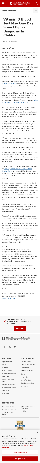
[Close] (37, 432)
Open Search (36, 3)
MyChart (5, 368)
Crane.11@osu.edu (8, 298)
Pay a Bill (5, 365)
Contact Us (25, 386)
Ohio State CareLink (28, 365)
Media (5, 41)
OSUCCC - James (8, 406)
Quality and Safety (27, 383)
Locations (5, 377)
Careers (23, 374)
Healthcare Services (9, 374)
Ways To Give (26, 380)
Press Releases (9, 10)
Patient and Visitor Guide (8, 381)
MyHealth (5, 394)
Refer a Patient (26, 362)
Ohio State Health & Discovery (28, 407)
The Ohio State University (7, 413)
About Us (5, 391)
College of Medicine (9, 409)
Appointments (7, 362)
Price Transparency (8, 385)
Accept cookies (20, 459)
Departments (25, 368)
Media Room (25, 377)
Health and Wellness (9, 388)
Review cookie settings (20, 452)
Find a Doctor (7, 371)
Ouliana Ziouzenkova (9, 84)
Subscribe (20, 328)
